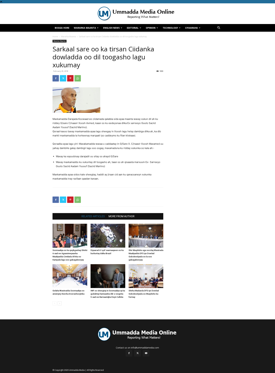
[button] (218, 28)
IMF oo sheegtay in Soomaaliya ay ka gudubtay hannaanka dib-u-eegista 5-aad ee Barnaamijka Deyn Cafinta (108, 293)
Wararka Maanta (85, 27)
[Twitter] (63, 78)
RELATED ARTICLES (93, 216)
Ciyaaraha (191, 27)
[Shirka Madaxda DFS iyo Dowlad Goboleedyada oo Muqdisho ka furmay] (146, 276)
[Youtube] (146, 353)
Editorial (133, 27)
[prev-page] (54, 303)
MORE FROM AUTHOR (121, 216)
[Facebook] (56, 78)
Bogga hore (62, 27)
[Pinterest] (70, 78)
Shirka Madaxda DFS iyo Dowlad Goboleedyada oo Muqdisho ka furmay (144, 293)
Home (55, 36)
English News (111, 27)
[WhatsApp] (77, 78)
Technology (170, 27)
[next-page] (60, 303)
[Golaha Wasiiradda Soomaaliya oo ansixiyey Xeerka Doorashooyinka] (70, 276)
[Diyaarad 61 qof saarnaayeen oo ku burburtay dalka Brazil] (108, 236)
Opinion (150, 27)
